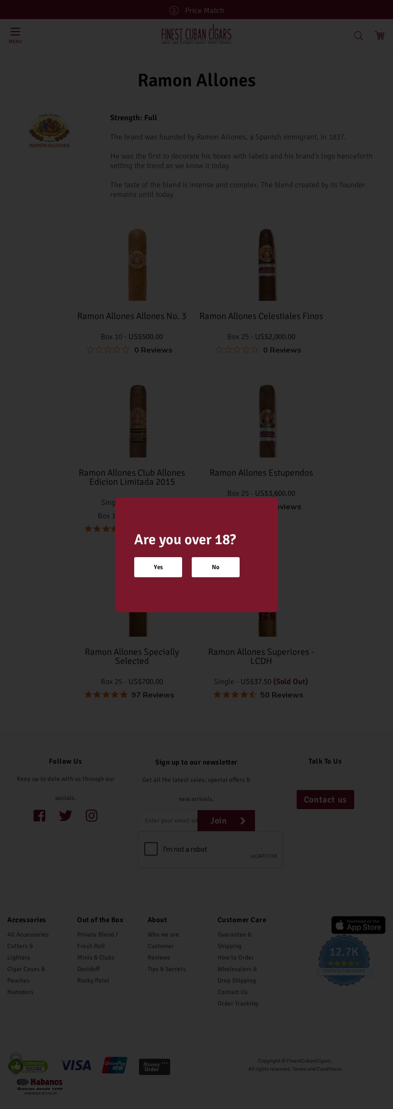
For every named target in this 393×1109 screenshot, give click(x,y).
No (216, 567)
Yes (158, 567)
